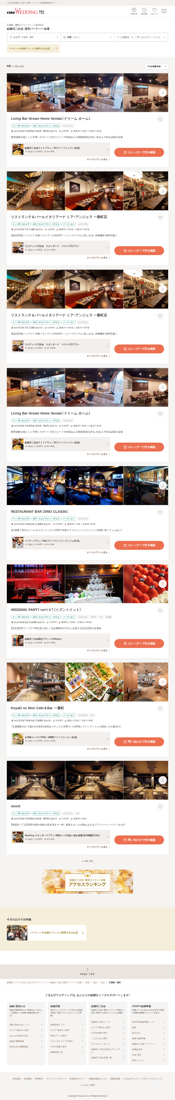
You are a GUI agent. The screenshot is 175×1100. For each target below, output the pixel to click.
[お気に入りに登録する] (160, 119)
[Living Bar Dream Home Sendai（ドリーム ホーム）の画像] (87, 92)
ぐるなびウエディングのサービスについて (142, 1079)
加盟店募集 (115, 1079)
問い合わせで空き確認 (141, 741)
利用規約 (28, 1079)
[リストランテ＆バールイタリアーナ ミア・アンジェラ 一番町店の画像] (87, 190)
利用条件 (39, 1079)
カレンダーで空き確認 (141, 152)
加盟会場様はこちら (98, 1079)
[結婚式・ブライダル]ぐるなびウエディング (26, 982)
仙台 (95, 982)
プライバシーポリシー (56, 1079)
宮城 (87, 982)
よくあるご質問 (87, 1085)
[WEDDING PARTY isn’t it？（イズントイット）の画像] (87, 583)
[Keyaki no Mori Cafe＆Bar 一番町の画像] (87, 682)
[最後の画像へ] (163, 93)
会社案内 (17, 1079)
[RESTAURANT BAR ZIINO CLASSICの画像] (87, 485)
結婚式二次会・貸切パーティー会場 (65, 982)
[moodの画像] (87, 780)
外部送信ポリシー (77, 1079)
